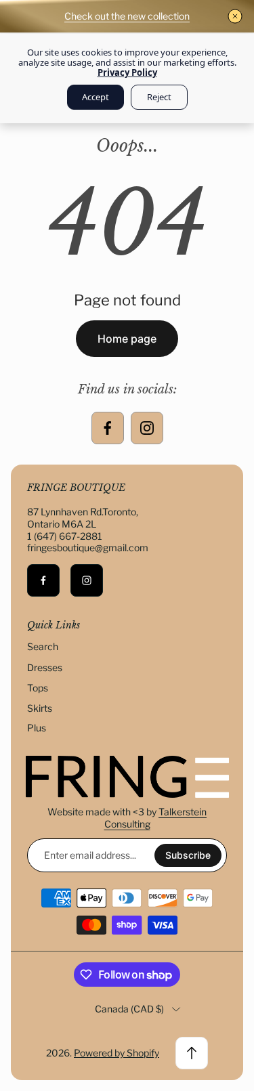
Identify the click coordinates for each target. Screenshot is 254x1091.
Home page (127, 338)
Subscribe (188, 855)
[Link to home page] (127, 777)
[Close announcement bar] (235, 16)
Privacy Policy (127, 72)
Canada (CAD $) (129, 1008)
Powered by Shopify (116, 1052)
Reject (159, 97)
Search (42, 646)
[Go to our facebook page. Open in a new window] (107, 428)
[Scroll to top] (191, 1053)
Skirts (39, 708)
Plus (36, 727)
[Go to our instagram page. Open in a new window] (147, 428)
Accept (95, 97)
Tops (37, 687)
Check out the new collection (127, 16)
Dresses (44, 667)
